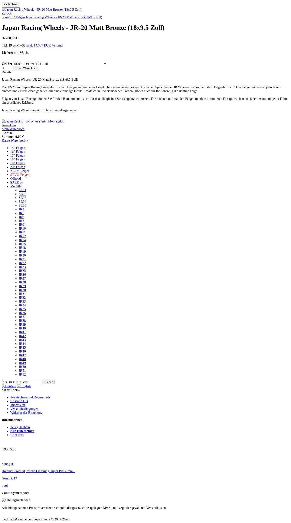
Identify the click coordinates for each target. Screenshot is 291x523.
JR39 (22, 324)
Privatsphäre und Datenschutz (30, 397)
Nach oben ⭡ (11, 4)
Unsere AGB (19, 401)
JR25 (22, 270)
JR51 (22, 370)
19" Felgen (17, 163)
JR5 (21, 213)
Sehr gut (7, 464)
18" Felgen (17, 17)
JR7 (21, 221)
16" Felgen (17, 151)
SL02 (22, 194)
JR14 (22, 240)
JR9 (21, 224)
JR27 (22, 278)
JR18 (22, 247)
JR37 (22, 317)
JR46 (22, 351)
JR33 (22, 301)
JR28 (22, 282)
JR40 (22, 328)
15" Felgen (17, 148)
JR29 (22, 286)
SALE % (16, 182)
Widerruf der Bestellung (26, 412)
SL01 (22, 190)
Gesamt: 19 (9, 478)
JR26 (22, 274)
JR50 (22, 367)
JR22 (22, 263)
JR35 (22, 309)
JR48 (22, 359)
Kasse (6, 140)
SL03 (22, 198)
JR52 (22, 374)
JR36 (22, 313)
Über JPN (17, 435)
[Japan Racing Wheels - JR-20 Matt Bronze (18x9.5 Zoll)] (41, 9)
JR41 (22, 332)
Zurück (7, 13)
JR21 (22, 259)
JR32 (22, 297)
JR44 (22, 343)
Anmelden (9, 125)
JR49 (22, 363)
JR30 (22, 290)
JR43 (22, 340)
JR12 (22, 236)
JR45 (22, 347)
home (5, 17)
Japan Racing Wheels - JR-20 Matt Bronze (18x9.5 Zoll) (64, 17)
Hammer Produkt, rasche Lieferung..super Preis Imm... (38, 471)
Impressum (17, 405)
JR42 (22, 336)
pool (5, 485)
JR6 (21, 217)
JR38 (22, 320)
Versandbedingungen (24, 409)
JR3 (21, 209)
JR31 (22, 294)
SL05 (22, 205)
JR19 (22, 251)
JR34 (22, 305)
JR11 (22, 232)
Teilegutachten (20, 427)
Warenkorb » (19, 140)
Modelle (15, 186)
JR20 (22, 255)
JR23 (22, 267)
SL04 (22, 201)
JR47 (22, 355)
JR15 (22, 244)
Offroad (15, 178)
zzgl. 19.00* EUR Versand (44, 45)
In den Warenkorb (25, 68)
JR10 (22, 228)
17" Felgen (17, 155)
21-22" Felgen (20, 171)
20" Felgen (17, 167)
